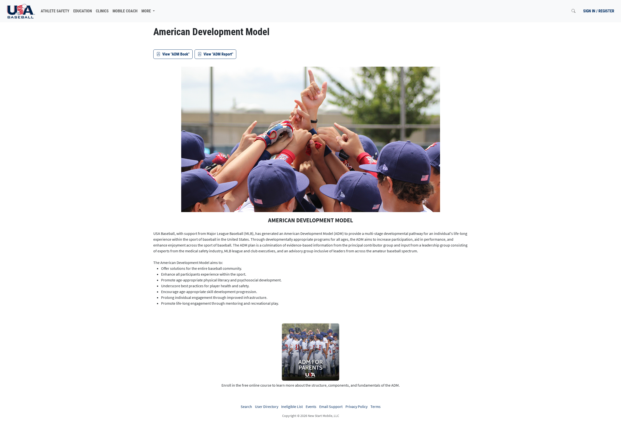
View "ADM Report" (218, 54)
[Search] (573, 11)
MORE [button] (146, 11)
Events (311, 406)
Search (246, 406)
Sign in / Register (598, 11)
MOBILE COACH (125, 11)
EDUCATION (82, 11)
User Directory (266, 406)
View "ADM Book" (175, 54)
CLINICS (102, 11)
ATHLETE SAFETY (55, 11)
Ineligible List (292, 406)
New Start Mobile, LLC (323, 416)
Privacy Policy (356, 406)
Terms (375, 406)
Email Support (331, 406)
